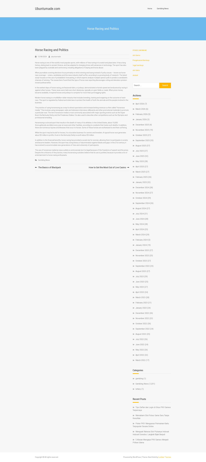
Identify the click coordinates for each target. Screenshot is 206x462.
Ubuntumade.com (47, 9)
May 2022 (140, 350)
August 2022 (141, 334)
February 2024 (142, 240)
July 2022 (140, 339)
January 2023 (141, 308)
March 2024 (140, 234)
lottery (138, 389)
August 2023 (141, 271)
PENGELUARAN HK (140, 50)
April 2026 (140, 104)
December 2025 (142, 125)
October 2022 (141, 323)
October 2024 (141, 198)
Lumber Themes (164, 457)
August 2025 (141, 146)
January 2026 (141, 119)
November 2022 (142, 318)
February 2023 (142, 303)
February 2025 (142, 177)
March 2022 (140, 360)
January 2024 (141, 245)
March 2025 (140, 172)
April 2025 (140, 166)
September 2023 (143, 266)
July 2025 (140, 151)
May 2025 (140, 161)
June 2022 (140, 344)
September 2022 (143, 329)
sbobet (135, 75)
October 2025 (141, 135)
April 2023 (140, 292)
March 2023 (140, 297)
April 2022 (140, 355)
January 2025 (141, 182)
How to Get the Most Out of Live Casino (107, 167)
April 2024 (140, 229)
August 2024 (141, 208)
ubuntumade (56, 57)
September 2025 (143, 140)
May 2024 (140, 224)
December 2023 (142, 250)
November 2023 (142, 255)
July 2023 (140, 276)
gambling (139, 378)
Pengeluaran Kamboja (141, 60)
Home (150, 9)
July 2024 (140, 214)
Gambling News (163, 9)
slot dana (136, 70)
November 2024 (142, 193)
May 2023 (140, 287)
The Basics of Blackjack (49, 167)
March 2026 (140, 109)
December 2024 (142, 187)
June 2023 (140, 282)
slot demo (136, 55)
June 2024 (140, 219)
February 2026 (142, 114)
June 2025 (140, 156)
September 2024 (143, 203)
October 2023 (141, 261)
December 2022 (142, 313)
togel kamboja (138, 65)
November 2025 (142, 130)
